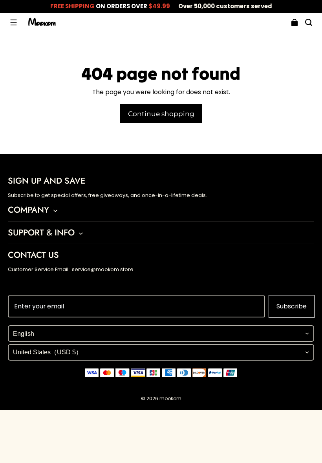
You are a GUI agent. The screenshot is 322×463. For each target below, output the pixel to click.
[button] (13, 22)
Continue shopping (161, 113)
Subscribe (291, 306)
